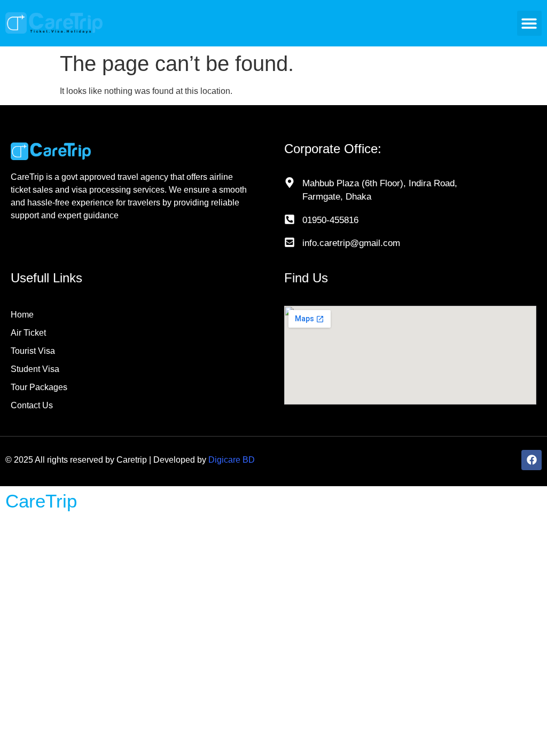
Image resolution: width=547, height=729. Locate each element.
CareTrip (41, 500)
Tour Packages (39, 387)
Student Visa (35, 369)
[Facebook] (531, 460)
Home (22, 314)
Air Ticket (28, 332)
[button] (529, 23)
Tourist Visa (33, 350)
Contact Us (32, 405)
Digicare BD (231, 459)
